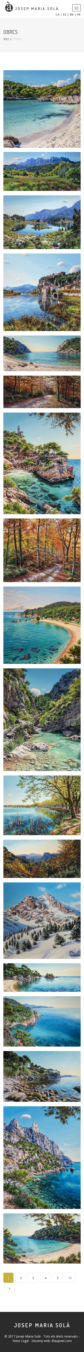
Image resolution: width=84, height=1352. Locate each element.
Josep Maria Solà (42, 1325)
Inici (6, 39)
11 (70, 1278)
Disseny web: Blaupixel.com (52, 1341)
